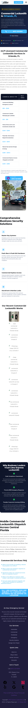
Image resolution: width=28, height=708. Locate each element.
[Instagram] (23, 682)
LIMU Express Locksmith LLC (16, 700)
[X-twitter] (14, 682)
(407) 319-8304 (15, 668)
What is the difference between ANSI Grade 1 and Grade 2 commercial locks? (14, 577)
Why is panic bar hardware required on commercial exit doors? (14, 569)
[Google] (14, 687)
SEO (25, 702)
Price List (6, 693)
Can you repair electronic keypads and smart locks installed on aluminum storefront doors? (13, 582)
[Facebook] (5, 682)
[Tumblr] (23, 687)
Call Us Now (18, 2)
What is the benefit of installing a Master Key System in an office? (14, 565)
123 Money (20, 702)
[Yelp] (5, 687)
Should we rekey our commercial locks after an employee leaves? (14, 573)
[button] (14, 565)
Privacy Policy (13, 693)
